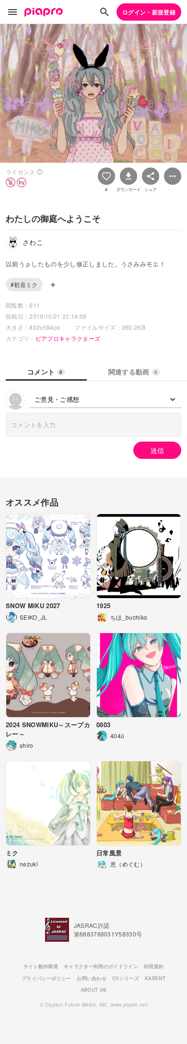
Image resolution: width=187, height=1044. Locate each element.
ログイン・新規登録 (148, 12)
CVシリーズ (125, 978)
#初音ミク (24, 284)
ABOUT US (94, 989)
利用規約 (154, 966)
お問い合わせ (91, 978)
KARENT (155, 978)
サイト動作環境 (40, 966)
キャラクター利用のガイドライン (101, 966)
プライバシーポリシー (46, 978)
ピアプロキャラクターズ (68, 338)
